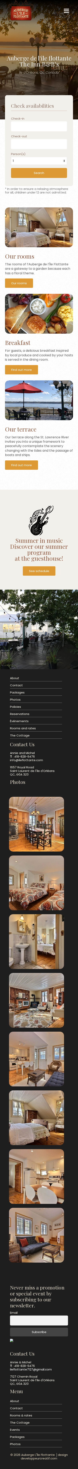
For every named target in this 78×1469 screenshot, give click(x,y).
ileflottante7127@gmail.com (31, 1369)
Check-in (17, 118)
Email (14, 1313)
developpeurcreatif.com (39, 1458)
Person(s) (18, 154)
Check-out (19, 136)
